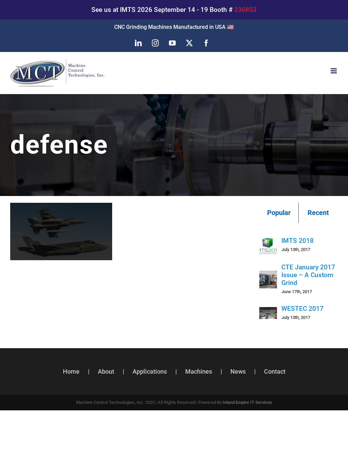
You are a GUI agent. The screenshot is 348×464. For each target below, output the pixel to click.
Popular (279, 213)
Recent (318, 213)
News (238, 371)
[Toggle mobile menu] (334, 70)
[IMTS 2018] (268, 243)
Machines (198, 371)
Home (71, 371)
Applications (150, 371)
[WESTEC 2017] (268, 313)
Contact (274, 371)
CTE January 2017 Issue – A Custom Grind (308, 275)
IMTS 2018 (297, 241)
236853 (245, 10)
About (106, 371)
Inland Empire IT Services (247, 402)
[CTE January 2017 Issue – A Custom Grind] (268, 277)
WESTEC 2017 (302, 309)
